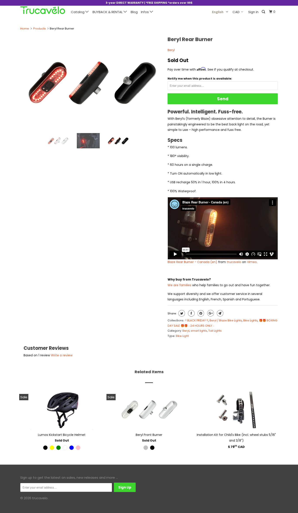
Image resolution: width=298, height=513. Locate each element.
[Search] (264, 12)
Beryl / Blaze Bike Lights (225, 320)
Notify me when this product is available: (200, 78)
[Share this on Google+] (210, 313)
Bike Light (182, 336)
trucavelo (234, 262)
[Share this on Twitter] (181, 313)
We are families (179, 285)
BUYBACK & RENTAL (107, 12)
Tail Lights (215, 331)
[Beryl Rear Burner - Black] (91, 82)
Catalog (78, 12)
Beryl (171, 50)
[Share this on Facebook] (191, 313)
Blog (134, 12)
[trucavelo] (42, 10)
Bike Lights (250, 320)
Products (39, 28)
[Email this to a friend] (219, 313)
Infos (145, 12)
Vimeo (252, 262)
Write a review (61, 355)
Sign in (253, 12)
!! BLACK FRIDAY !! (196, 320)
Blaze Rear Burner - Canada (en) (192, 262)
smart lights (199, 331)
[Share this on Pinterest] (200, 313)
